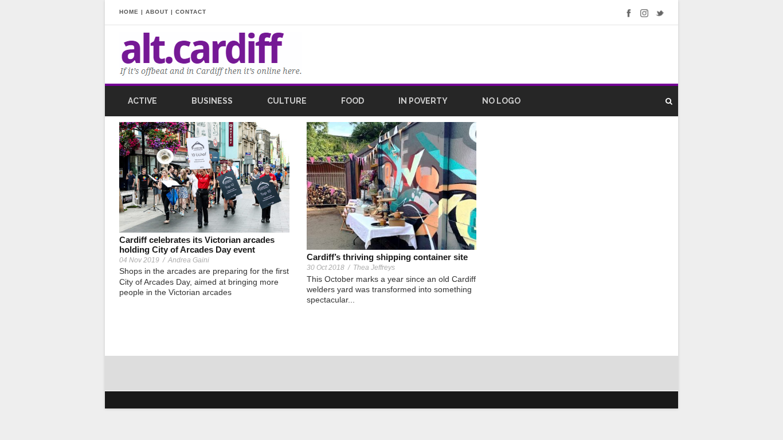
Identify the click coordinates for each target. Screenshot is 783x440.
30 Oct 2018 (325, 268)
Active (142, 100)
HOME (129, 12)
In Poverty (423, 100)
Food (352, 100)
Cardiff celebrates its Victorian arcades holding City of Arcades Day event (197, 244)
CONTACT (190, 12)
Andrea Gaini (188, 260)
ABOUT (157, 12)
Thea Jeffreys (374, 268)
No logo (501, 100)
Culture (287, 100)
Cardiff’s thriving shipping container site (387, 257)
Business (212, 100)
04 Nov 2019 (139, 260)
